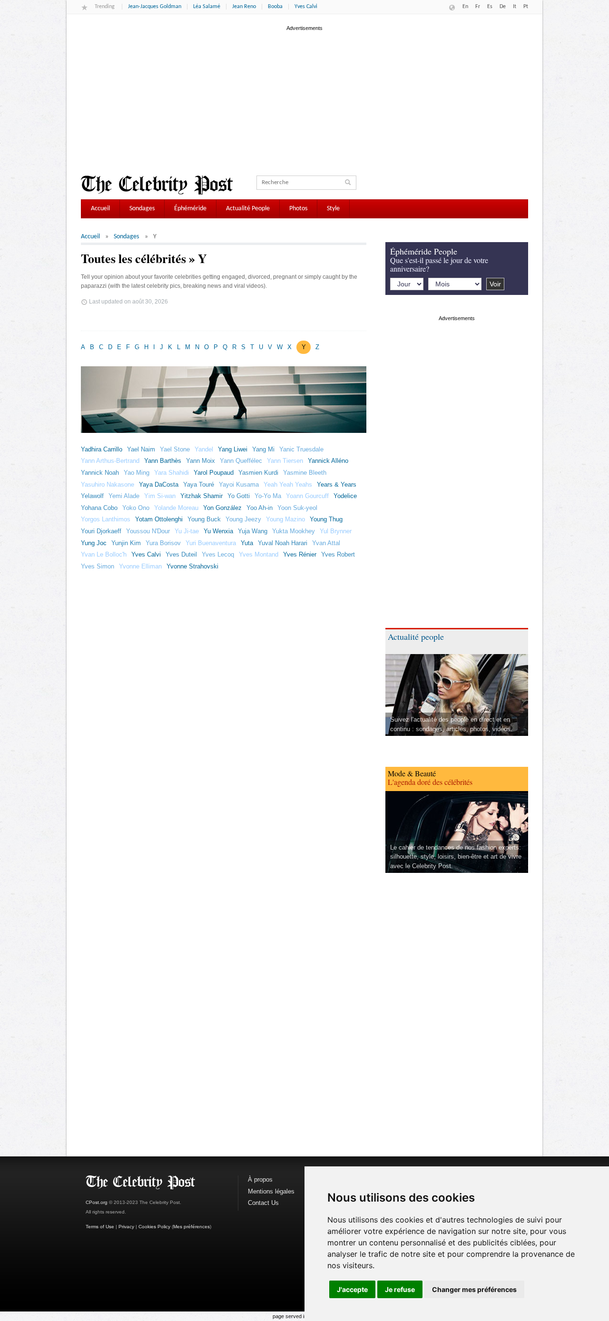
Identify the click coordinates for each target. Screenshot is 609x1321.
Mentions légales (271, 1191)
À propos (260, 1179)
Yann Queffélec (241, 460)
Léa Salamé (206, 7)
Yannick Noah (100, 472)
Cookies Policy (154, 1226)
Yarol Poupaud (214, 472)
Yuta (247, 543)
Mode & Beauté (412, 773)
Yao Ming (136, 472)
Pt (525, 7)
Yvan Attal (326, 543)
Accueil (100, 208)
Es (489, 7)
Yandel (204, 449)
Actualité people (416, 636)
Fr (477, 7)
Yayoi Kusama (239, 484)
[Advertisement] (304, 99)
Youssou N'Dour (148, 531)
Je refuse (400, 1289)
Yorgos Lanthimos (105, 519)
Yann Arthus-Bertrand (110, 460)
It (514, 7)
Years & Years (336, 484)
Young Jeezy (243, 519)
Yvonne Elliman (140, 566)
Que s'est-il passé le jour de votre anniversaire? (439, 264)
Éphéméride (190, 208)
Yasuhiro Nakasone (107, 484)
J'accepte (352, 1289)
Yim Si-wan (160, 495)
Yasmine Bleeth (304, 472)
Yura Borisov (163, 543)
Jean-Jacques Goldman (154, 7)
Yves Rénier (299, 554)
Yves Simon (97, 566)
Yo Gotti (238, 495)
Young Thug (326, 519)
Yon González (222, 507)
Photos (298, 208)
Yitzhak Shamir (201, 495)
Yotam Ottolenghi (159, 519)
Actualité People (248, 208)
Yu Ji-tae (187, 531)
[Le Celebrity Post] (157, 185)
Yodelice (345, 495)
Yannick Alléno (328, 460)
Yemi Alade (123, 495)
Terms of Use (100, 1226)
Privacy (126, 1226)
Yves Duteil (181, 554)
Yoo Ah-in (259, 507)
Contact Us (263, 1202)
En (465, 7)
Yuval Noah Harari (282, 543)
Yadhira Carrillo (101, 449)
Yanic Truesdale (301, 449)
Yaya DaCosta (158, 484)
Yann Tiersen (285, 460)
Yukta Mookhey (293, 531)
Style (333, 208)
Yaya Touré (198, 484)
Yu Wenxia (218, 531)
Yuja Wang (252, 531)
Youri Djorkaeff (101, 531)
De (503, 7)
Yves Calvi (306, 7)
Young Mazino (285, 519)
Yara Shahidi (171, 472)
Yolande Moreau (176, 507)
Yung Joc (94, 543)
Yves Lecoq (218, 554)
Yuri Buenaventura (211, 543)
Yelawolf (92, 495)
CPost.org (97, 1202)
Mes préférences (191, 1226)
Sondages (142, 208)
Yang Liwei (232, 449)
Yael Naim (141, 449)
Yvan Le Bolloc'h (104, 554)
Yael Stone (175, 449)
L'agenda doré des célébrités (430, 782)
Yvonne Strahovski (192, 566)
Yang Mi (263, 449)
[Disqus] (223, 728)
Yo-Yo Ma (268, 495)
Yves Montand (258, 554)
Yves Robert (338, 554)
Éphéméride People (423, 251)
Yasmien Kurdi (258, 472)
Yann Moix (200, 460)
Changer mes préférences (474, 1289)
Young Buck (204, 519)
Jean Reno (244, 7)
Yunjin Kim (126, 543)
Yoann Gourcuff (307, 495)
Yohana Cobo (99, 507)
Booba (275, 7)
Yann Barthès (162, 460)
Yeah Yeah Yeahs (288, 484)
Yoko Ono (135, 507)
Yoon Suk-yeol (297, 507)
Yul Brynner (336, 531)
